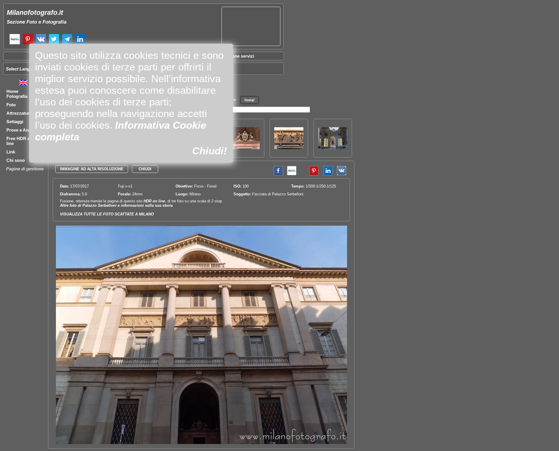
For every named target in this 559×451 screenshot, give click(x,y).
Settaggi (14, 121)
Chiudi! (209, 150)
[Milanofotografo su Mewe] (15, 43)
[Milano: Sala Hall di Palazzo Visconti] (332, 147)
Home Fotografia (16, 94)
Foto (11, 104)
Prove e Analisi (21, 130)
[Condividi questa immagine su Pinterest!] (309, 174)
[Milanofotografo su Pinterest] (28, 43)
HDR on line (154, 201)
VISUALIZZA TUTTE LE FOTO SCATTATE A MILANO (107, 214)
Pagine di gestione (25, 168)
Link (10, 151)
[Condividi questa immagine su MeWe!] (291, 174)
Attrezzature (19, 113)
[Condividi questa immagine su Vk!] (341, 174)
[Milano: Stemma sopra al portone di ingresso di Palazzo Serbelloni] (245, 147)
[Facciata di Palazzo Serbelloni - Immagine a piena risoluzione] (201, 443)
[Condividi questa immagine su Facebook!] (277, 174)
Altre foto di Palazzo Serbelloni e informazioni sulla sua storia (116, 205)
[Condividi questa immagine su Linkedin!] (327, 174)
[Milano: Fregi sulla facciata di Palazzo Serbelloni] (288, 147)
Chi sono (15, 160)
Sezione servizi (238, 56)
